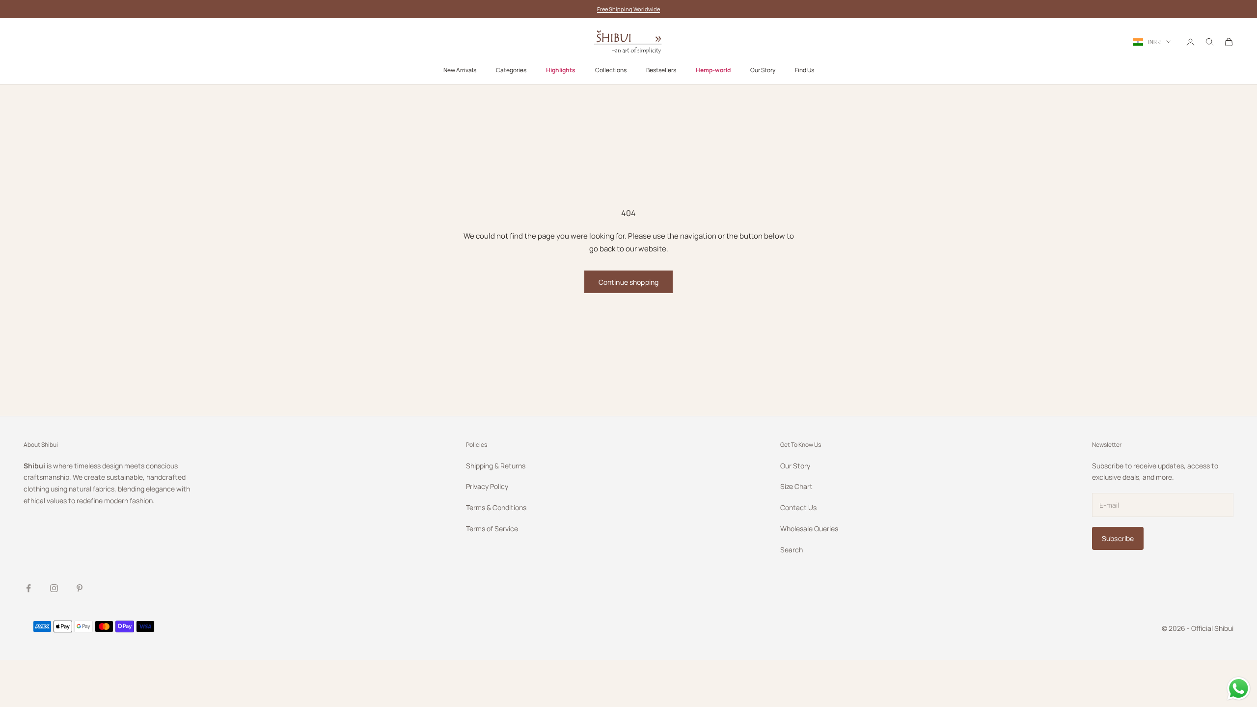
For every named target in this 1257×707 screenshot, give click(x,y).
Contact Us (798, 507)
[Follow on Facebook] (28, 588)
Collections (611, 70)
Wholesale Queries (809, 528)
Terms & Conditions (496, 507)
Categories (511, 70)
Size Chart (796, 486)
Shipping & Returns (495, 465)
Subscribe (1118, 538)
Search (791, 549)
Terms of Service (492, 528)
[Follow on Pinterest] (79, 588)
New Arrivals (459, 70)
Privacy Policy (487, 486)
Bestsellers (661, 70)
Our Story (762, 70)
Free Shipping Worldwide (628, 9)
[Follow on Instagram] (54, 588)
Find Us (804, 70)
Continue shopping (628, 282)
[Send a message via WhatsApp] (1238, 688)
